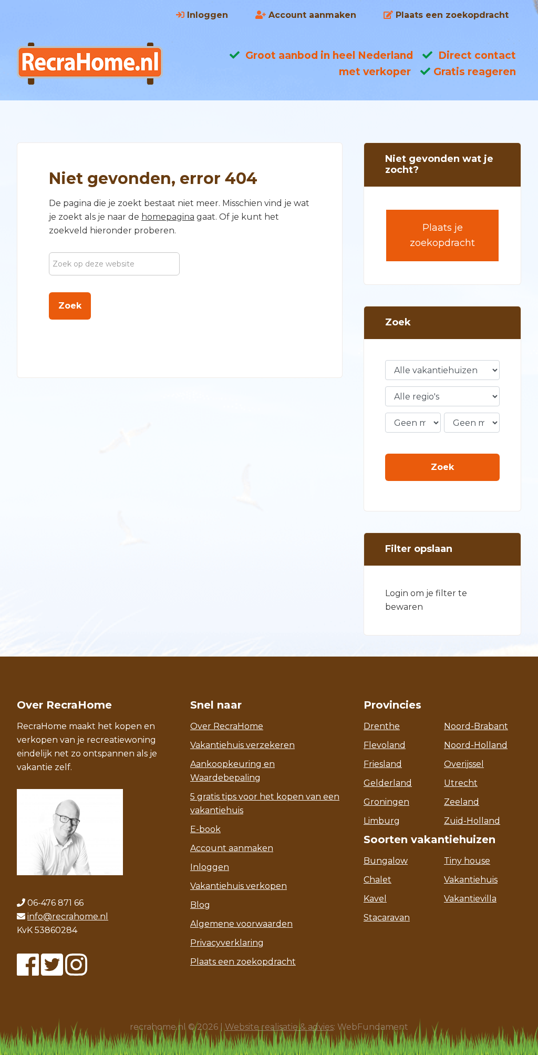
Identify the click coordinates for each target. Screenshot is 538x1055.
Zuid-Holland (472, 821)
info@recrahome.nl (67, 916)
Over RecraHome (226, 726)
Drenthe (382, 726)
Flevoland (385, 745)
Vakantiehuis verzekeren (242, 745)
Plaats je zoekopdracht (442, 235)
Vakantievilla (470, 899)
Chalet (377, 880)
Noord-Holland (476, 745)
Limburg (382, 821)
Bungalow (386, 861)
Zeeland (461, 802)
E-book (205, 829)
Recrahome (101, 64)
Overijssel (464, 764)
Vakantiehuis (471, 880)
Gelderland (388, 783)
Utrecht (461, 783)
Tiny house (467, 861)
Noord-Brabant (476, 726)
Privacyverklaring (227, 943)
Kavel (375, 899)
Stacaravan (387, 918)
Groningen (386, 802)
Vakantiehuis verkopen (238, 886)
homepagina (167, 217)
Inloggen (209, 867)
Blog (200, 905)
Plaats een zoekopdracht (243, 962)
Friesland (383, 764)
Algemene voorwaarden (241, 924)
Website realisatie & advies (279, 1027)
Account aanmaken (231, 848)
